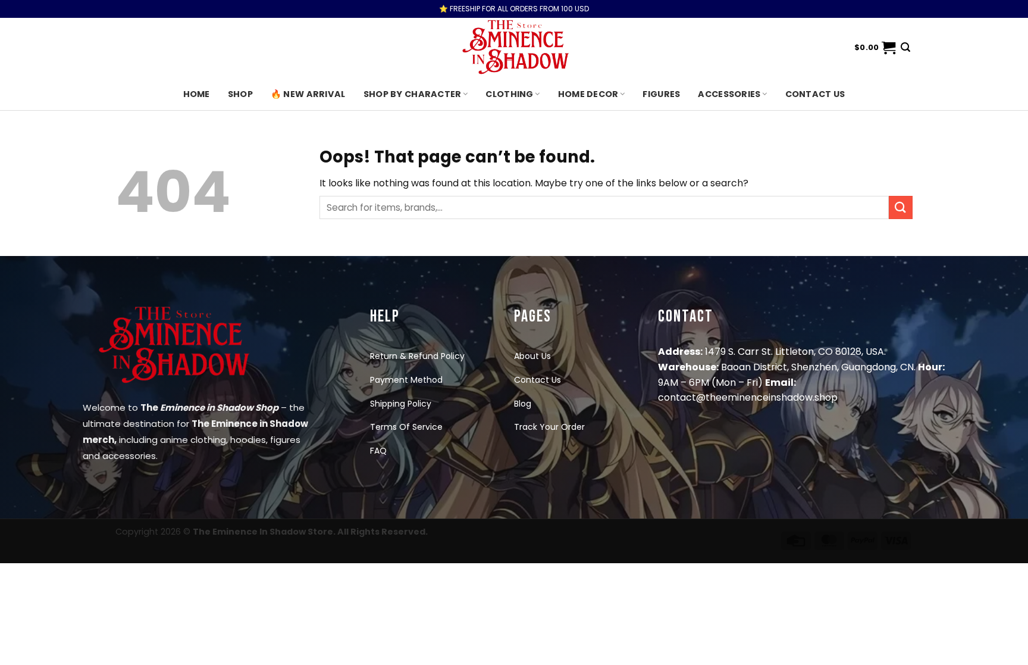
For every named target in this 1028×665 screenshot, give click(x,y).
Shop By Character (412, 94)
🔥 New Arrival (308, 94)
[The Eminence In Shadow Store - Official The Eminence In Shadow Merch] (514, 47)
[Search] (905, 47)
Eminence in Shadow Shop (219, 407)
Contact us (815, 94)
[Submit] (901, 207)
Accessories (729, 94)
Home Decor (588, 94)
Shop (240, 94)
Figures (661, 94)
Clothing (509, 94)
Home (196, 94)
